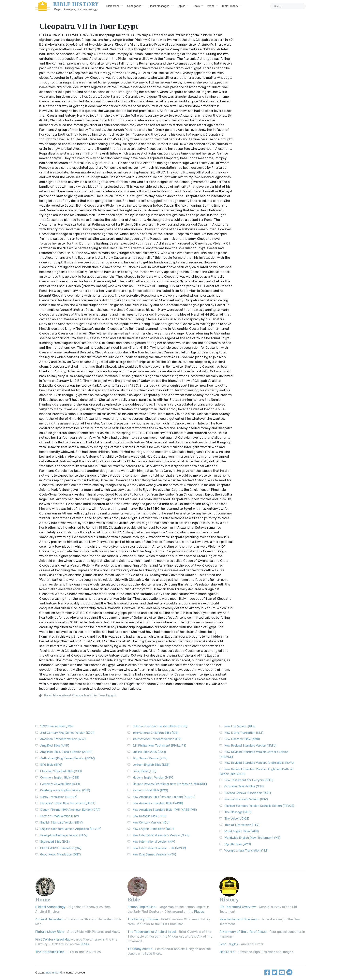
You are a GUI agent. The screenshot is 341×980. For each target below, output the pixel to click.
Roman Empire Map (141, 907)
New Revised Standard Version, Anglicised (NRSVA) (259, 763)
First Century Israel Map (52, 939)
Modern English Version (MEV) (152, 777)
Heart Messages (159, 6)
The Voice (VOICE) (236, 818)
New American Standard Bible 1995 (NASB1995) (164, 809)
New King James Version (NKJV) (154, 854)
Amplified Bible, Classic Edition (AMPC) (66, 752)
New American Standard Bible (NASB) (157, 803)
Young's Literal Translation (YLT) (246, 850)
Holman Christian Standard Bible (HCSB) (159, 726)
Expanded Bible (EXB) (55, 841)
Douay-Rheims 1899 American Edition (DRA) (70, 809)
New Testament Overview (238, 919)
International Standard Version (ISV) (157, 739)
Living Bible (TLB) (144, 771)
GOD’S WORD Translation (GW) (60, 848)
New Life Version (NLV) (240, 726)
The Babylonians (139, 949)
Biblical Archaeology (50, 907)
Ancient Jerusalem (49, 919)
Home (42, 899)
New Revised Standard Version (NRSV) (250, 745)
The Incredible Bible (50, 952)
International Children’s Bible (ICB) (155, 733)
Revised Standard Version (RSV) (246, 799)
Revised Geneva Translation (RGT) (247, 793)
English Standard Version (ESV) (61, 822)
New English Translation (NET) (153, 829)
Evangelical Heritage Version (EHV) (63, 835)
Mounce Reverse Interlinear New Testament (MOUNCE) (169, 784)
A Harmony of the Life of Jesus (242, 932)
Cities (85, 944)
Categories (134, 6)
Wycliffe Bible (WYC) (237, 844)
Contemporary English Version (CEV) (65, 790)
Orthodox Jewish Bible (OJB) (244, 786)
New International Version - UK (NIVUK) (159, 848)
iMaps (211, 6)
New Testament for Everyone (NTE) (248, 780)
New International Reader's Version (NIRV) (160, 835)
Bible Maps (113, 6)
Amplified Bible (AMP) (54, 745)
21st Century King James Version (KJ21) (67, 733)
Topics (181, 6)
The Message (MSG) (237, 812)
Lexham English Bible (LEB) (151, 764)
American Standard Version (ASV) (63, 739)
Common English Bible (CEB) (59, 777)
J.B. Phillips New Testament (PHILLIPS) (159, 745)
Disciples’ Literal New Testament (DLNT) (68, 803)
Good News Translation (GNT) (60, 854)
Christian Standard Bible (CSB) (61, 771)
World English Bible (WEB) (241, 831)
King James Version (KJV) (149, 758)
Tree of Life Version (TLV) (241, 825)
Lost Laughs (228, 944)
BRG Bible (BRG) (51, 764)
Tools (196, 6)
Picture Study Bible (49, 932)
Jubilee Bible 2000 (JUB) (149, 752)
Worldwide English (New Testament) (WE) (252, 837)
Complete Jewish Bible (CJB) (60, 784)
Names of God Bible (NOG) (150, 790)
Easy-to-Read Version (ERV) (59, 816)
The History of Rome (142, 919)
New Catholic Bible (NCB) (149, 816)
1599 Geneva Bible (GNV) (57, 726)
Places (199, 911)
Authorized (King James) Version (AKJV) (67, 758)
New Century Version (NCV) (151, 822)
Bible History (230, 6)
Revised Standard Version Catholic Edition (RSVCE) (259, 806)
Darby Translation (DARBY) (58, 797)
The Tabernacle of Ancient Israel (151, 932)
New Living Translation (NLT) (243, 733)
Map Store (226, 952)
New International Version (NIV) (153, 841)
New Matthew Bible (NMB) (242, 739)
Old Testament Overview (237, 907)
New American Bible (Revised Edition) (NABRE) (163, 797)
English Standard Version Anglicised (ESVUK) (70, 829)
